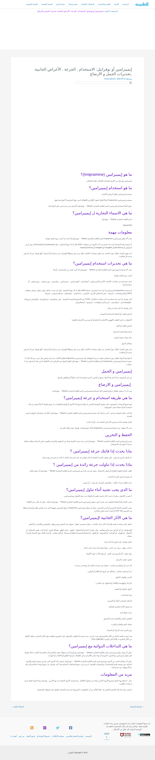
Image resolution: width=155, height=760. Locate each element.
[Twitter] (57, 728)
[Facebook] (70, 728)
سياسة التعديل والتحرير (75, 736)
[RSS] (32, 728)
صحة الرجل (60, 4)
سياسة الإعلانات (58, 736)
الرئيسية (125, 4)
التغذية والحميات (104, 4)
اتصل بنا (14, 736)
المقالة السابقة (137, 707)
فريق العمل (30, 736)
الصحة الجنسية (32, 4)
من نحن (21, 736)
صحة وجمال (73, 4)
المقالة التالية (17, 707)
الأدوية (116, 4)
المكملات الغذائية (87, 4)
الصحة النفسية (46, 4)
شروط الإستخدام (43, 736)
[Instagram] (44, 728)
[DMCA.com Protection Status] (144, 735)
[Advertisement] (77, 31)
